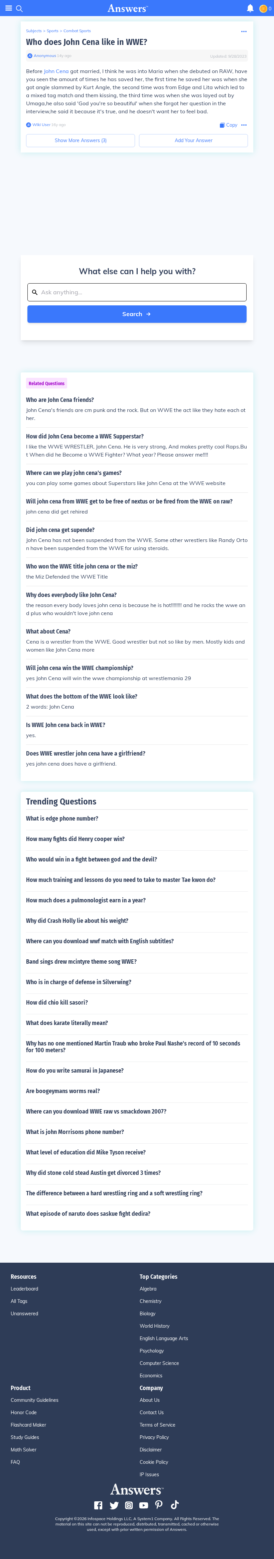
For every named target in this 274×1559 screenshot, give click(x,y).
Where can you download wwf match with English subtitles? (100, 941)
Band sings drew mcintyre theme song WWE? (81, 961)
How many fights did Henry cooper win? (75, 839)
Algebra (148, 1289)
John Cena (56, 71)
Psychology (152, 1351)
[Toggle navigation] (8, 8)
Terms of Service (157, 1425)
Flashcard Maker (28, 1425)
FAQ (15, 1462)
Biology (147, 1314)
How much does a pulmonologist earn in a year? (86, 900)
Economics (151, 1376)
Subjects (34, 30)
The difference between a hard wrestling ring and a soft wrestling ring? (114, 1193)
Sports (52, 30)
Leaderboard (24, 1289)
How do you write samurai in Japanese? (75, 1070)
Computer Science (159, 1363)
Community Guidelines (34, 1400)
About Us (150, 1400)
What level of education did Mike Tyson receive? (86, 1152)
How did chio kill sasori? (57, 1002)
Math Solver (23, 1450)
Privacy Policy (154, 1437)
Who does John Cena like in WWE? (86, 42)
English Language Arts (164, 1338)
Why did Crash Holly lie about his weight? (77, 920)
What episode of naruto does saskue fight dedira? (88, 1213)
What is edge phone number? (62, 818)
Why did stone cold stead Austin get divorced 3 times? (93, 1173)
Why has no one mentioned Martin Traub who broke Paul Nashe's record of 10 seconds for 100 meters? (133, 1047)
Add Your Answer (194, 140)
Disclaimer (151, 1450)
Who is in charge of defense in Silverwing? (78, 982)
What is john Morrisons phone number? (75, 1132)
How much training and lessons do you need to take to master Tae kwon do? (121, 880)
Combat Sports (77, 30)
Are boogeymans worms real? (63, 1091)
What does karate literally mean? (67, 1023)
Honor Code (24, 1413)
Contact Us (152, 1413)
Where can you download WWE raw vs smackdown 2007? (96, 1111)
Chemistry (150, 1301)
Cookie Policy (154, 1462)
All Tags (19, 1301)
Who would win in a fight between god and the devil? (91, 859)
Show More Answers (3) (81, 140)
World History (154, 1326)
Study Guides (25, 1437)
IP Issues (149, 1475)
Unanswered (24, 1314)
